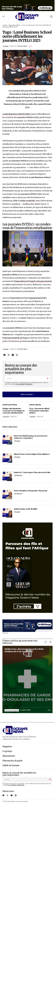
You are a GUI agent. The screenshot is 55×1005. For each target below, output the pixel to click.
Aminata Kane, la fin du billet (25, 509)
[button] (3, 16)
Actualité (5, 46)
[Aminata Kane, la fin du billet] (7, 513)
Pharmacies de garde (11, 710)
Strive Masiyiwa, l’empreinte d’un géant (30, 491)
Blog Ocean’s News (14, 25)
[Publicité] (27, 5)
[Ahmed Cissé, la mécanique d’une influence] (7, 458)
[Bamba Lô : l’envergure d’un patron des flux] (7, 476)
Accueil (4, 25)
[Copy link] (17, 355)
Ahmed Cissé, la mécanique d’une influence (32, 454)
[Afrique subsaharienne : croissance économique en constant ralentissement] (15, 411)
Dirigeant (17, 441)
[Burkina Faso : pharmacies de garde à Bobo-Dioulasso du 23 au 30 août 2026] (27, 679)
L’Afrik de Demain (10, 765)
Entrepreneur (18, 475)
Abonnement (8, 756)
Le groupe (7, 751)
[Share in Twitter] (9, 355)
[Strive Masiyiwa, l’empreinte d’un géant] (7, 494)
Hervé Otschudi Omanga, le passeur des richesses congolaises (30, 437)
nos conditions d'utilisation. (24, 384)
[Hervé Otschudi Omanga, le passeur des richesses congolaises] (7, 440)
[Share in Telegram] (13, 355)
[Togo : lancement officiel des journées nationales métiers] (40, 411)
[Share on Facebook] (4, 355)
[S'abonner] (48, 379)
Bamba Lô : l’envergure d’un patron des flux (32, 472)
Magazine (7, 746)
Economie (6, 416)
